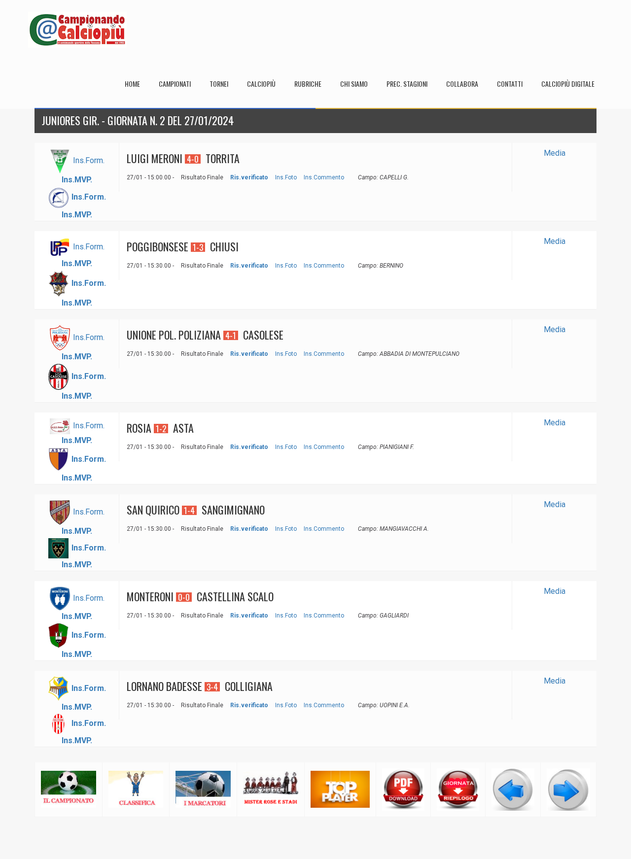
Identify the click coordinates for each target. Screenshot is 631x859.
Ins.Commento (324, 177)
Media (554, 153)
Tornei (219, 83)
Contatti (510, 83)
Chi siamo (354, 83)
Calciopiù (261, 83)
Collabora (462, 83)
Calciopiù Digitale (568, 83)
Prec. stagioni (406, 83)
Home (132, 83)
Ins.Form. (89, 160)
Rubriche (307, 83)
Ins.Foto (286, 177)
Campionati (175, 83)
